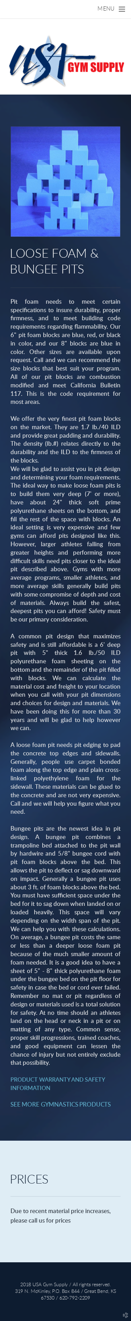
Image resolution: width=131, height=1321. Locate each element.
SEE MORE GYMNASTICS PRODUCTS (60, 1105)
